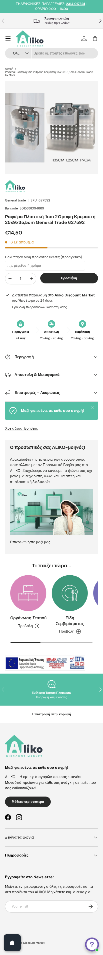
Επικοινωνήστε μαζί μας (30, 542)
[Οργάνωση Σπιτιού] (28, 593)
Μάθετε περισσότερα (28, 802)
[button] (95, 38)
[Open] (12, 942)
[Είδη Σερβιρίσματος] (70, 593)
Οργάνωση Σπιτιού (28, 618)
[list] (51, 127)
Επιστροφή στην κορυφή (51, 714)
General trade (15, 200)
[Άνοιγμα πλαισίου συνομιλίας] (92, 945)
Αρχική (9, 68)
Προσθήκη (69, 278)
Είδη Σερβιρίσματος (70, 620)
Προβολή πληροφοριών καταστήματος (39, 307)
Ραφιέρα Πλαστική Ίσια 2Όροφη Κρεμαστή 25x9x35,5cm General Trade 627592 (49, 73)
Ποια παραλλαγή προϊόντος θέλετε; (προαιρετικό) (43, 257)
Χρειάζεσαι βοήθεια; (21, 428)
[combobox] (51, 53)
